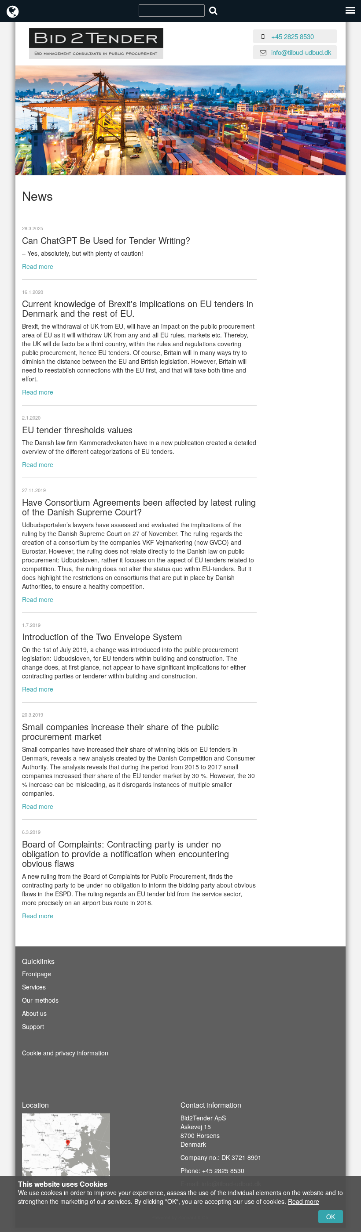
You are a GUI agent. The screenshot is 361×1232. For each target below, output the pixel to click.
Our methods (40, 1000)
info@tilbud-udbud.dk (301, 52)
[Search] (213, 10)
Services (34, 986)
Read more (37, 266)
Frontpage (36, 973)
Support (33, 1026)
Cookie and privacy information (65, 1052)
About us (34, 1013)
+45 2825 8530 (292, 36)
